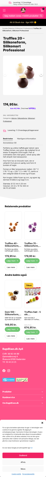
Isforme (14, 118)
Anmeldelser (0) (9, 143)
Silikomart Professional (24, 28)
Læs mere (11, 267)
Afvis (23, 462)
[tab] (9, 139)
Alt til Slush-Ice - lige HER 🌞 (23, 22)
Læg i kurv (11, 261)
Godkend (23, 455)
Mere (23, 469)
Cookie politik (16, 474)
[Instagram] (8, 370)
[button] (42, 423)
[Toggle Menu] (4, 10)
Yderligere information (26, 139)
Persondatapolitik (28, 474)
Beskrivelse (8, 139)
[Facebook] (3, 370)
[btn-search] (41, 15)
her (31, 448)
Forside (5, 28)
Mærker (12, 28)
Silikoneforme (22, 118)
